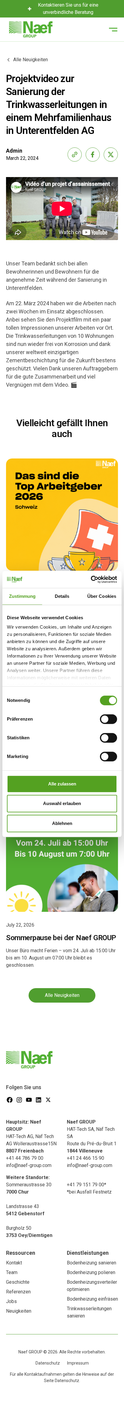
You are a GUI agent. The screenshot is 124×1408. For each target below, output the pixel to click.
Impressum (78, 1363)
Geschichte (17, 1282)
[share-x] (111, 154)
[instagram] (19, 1099)
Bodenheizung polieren (91, 1272)
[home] (29, 29)
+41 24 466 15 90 (85, 1158)
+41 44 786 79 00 (24, 1158)
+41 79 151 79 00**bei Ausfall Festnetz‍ (89, 1188)
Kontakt (14, 1263)
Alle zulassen (62, 783)
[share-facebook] (92, 154)
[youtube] (29, 1099)
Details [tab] (62, 596)
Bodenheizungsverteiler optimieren (92, 1285)
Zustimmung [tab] (22, 596)
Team (11, 1272)
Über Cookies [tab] (101, 596)
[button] (113, 29)
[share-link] (74, 154)
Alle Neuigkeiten (62, 995)
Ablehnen (62, 823)
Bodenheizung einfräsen (92, 1299)
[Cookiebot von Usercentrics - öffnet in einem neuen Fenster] (90, 579)
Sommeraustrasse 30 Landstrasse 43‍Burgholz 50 (29, 1206)
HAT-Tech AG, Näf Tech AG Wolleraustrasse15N (31, 1136)
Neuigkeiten (18, 1311)
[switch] (108, 719)
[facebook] (9, 1099)
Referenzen (18, 1292)
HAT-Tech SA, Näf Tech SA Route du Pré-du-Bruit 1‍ (91, 1136)
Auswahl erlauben (62, 803)
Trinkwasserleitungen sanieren (89, 1312)
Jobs (11, 1301)
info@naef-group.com (28, 1165)
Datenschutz (48, 1363)
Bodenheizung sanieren (91, 1263)
